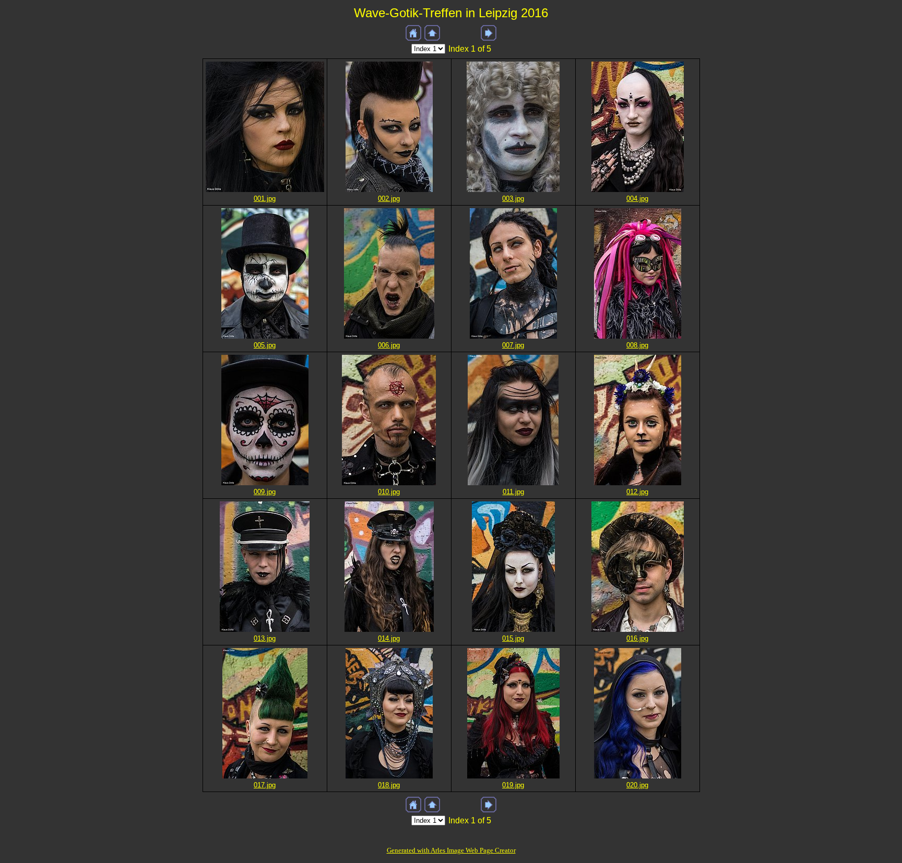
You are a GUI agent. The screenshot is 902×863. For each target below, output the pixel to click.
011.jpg (513, 492)
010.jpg (389, 492)
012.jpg (637, 492)
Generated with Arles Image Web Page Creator (451, 850)
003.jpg (513, 198)
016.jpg (637, 638)
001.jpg (265, 198)
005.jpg (265, 345)
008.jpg (637, 345)
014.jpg (389, 638)
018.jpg (389, 785)
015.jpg (513, 638)
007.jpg (513, 345)
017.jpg (265, 785)
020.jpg (637, 785)
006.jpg (389, 345)
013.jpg (265, 638)
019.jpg (513, 785)
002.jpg (389, 198)
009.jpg (265, 492)
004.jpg (637, 198)
